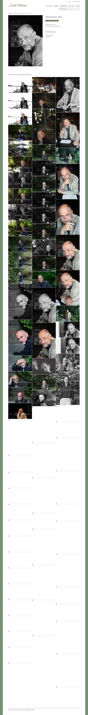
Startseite (10, 13)
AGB (33, 709)
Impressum (22, 709)
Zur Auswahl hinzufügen (52, 20)
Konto (69, 1)
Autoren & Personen (18, 13)
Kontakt (77, 6)
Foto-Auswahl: (76, 1)
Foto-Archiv (49, 6)
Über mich (71, 6)
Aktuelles (56, 6)
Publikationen (63, 6)
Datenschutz (29, 709)
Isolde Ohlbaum (17, 5)
